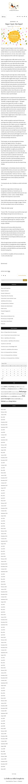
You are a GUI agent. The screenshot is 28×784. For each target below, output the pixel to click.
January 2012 (3, 642)
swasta (22, 398)
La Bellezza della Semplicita (14, 779)
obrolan (24, 393)
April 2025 (3, 419)
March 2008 (3, 753)
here (9, 271)
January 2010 (3, 703)
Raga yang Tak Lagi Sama (5, 288)
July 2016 (3, 518)
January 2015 (3, 561)
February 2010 (4, 700)
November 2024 (4, 424)
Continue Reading (22, 275)
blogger (15, 386)
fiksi (21, 389)
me (17, 21)
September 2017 (4, 485)
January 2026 (3, 414)
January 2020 (3, 455)
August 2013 (3, 601)
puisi (2, 398)
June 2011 (3, 660)
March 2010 (3, 698)
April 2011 (3, 665)
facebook (15, 388)
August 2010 (3, 685)
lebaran (2, 393)
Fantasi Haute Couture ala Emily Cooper (8, 298)
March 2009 (3, 728)
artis (8, 386)
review (12, 398)
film (23, 388)
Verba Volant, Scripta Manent (6, 321)
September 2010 (4, 683)
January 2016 (3, 533)
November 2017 (4, 480)
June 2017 (3, 493)
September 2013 (4, 599)
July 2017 (3, 490)
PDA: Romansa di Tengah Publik (7, 318)
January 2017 (3, 505)
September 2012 (4, 624)
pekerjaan (14, 396)
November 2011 (4, 647)
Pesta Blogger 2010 (13, 346)
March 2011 (3, 667)
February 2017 (4, 503)
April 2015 (3, 553)
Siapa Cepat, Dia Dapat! (14, 24)
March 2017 (3, 500)
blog (12, 386)
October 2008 (4, 741)
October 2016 (4, 510)
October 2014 (4, 569)
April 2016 (3, 526)
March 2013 (3, 614)
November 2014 (4, 566)
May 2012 (3, 632)
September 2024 (4, 427)
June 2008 (3, 748)
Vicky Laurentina (4, 340)
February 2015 (4, 558)
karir (10, 391)
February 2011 (4, 670)
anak (5, 386)
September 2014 (4, 571)
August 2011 (3, 655)
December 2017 (4, 477)
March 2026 (3, 409)
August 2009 (3, 715)
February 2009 (4, 731)
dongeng (10, 388)
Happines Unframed (5, 290)
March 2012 (3, 637)
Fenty (2, 352)
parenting (3, 396)
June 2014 (3, 576)
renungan (7, 398)
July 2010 (3, 688)
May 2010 (3, 693)
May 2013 (3, 609)
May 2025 (3, 417)
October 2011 (4, 650)
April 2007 (3, 766)
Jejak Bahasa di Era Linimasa (6, 300)
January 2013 (3, 617)
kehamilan (13, 391)
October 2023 (4, 434)
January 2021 (3, 447)
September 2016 (4, 513)
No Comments (18, 26)
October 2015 (4, 538)
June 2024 (3, 432)
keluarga (22, 391)
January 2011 (3, 672)
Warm (2, 332)
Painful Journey (4, 308)
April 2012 (3, 634)
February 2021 (4, 444)
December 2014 (4, 563)
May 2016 (3, 523)
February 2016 (4, 531)
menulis (10, 393)
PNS (23, 396)
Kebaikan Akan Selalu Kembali (6, 305)
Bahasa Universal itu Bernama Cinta (7, 316)
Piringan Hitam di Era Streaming (7, 295)
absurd (2, 386)
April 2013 (3, 612)
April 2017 (3, 498)
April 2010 (3, 695)
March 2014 (3, 584)
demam (6, 388)
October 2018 (4, 465)
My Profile (9, 343)
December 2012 (4, 619)
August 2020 (3, 450)
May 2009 (3, 723)
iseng (26, 388)
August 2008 (3, 746)
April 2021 (3, 442)
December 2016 (4, 508)
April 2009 (3, 726)
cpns (23, 386)
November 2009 (4, 708)
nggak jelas (21, 393)
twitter (7, 401)
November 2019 (4, 460)
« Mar (2, 378)
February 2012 (4, 639)
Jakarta (2, 391)
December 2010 (4, 675)
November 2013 (4, 594)
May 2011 (3, 662)
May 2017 (3, 495)
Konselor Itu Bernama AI (5, 293)
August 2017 (3, 488)
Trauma (2, 313)
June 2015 (3, 548)
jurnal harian (13, 21)
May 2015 (3, 551)
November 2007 (4, 764)
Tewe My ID (3, 343)
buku (18, 386)
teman (3, 401)
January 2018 (3, 475)
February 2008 (4, 756)
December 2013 (4, 591)
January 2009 (3, 733)
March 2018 (3, 472)
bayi (10, 386)
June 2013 (3, 607)
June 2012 (3, 629)
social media (17, 398)
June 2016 (3, 520)
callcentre (20, 386)
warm (2, 335)
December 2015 (4, 536)
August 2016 (3, 515)
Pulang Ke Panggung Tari (5, 311)
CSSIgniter (20, 781)
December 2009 (4, 705)
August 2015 (3, 543)
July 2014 (3, 574)
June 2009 (3, 720)
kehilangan (17, 391)
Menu (4, 16)
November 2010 (4, 677)
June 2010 (3, 690)
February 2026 (4, 412)
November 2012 (4, 622)
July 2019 (3, 462)
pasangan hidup (9, 396)
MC (8, 393)
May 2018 (3, 470)
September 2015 (4, 541)
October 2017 (4, 482)
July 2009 (3, 718)
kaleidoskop (6, 391)
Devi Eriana (3, 358)
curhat (3, 389)
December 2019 (4, 457)
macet (5, 393)
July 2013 (3, 604)
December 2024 (4, 422)
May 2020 (3, 452)
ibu (24, 388)
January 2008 (3, 758)
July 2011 (3, 657)
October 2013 (4, 596)
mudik (17, 393)
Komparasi (3, 323)
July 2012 (3, 627)
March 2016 (3, 528)
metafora (14, 393)
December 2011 (4, 645)
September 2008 (4, 743)
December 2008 (4, 736)
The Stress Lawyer (4, 346)
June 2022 (3, 437)
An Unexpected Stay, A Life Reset (7, 303)
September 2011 (4, 652)
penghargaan (19, 396)
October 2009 (4, 710)
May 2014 (3, 579)
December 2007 (4, 761)
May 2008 (3, 751)
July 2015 (3, 546)
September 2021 (4, 439)
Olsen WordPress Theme (11, 781)
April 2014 (3, 581)
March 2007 (3, 769)
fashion (18, 388)
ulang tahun (12, 401)
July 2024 (3, 429)
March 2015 (3, 556)
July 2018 (3, 467)
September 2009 (4, 713)
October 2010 (4, 680)
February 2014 (4, 586)
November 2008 (4, 738)
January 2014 (3, 589)
